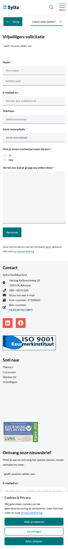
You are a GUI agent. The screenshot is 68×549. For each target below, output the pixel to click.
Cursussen (9, 372)
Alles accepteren (34, 521)
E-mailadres (11, 92)
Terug (15, 21)
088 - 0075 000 (18, 290)
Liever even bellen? (44, 21)
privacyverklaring (31, 512)
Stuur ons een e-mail (22, 295)
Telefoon (8, 111)
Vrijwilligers (10, 382)
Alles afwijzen (34, 541)
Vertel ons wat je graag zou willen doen (28, 167)
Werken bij (9, 377)
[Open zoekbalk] (51, 7)
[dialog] (34, 520)
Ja (10, 155)
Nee (11, 160)
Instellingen (34, 531)
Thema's (8, 367)
